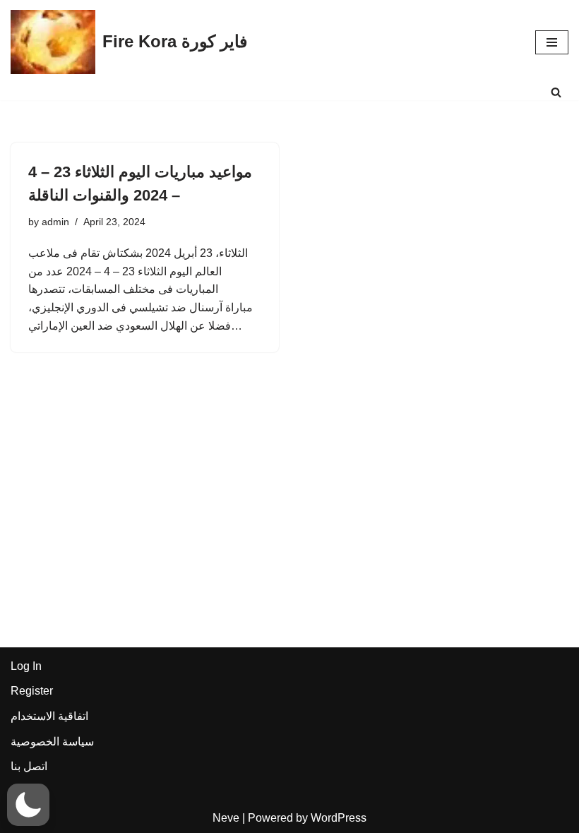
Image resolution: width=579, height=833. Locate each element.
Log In (26, 666)
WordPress (338, 818)
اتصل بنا (29, 766)
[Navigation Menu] (551, 42)
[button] (28, 805)
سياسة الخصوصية (52, 742)
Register (32, 691)
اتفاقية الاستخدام (49, 716)
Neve (226, 818)
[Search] (556, 92)
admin (55, 221)
